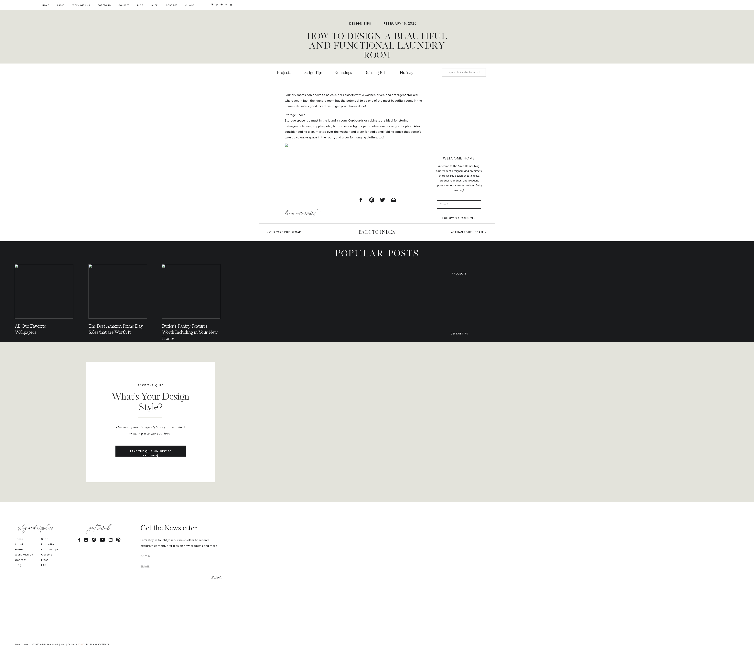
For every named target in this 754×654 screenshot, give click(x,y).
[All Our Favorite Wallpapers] (44, 291)
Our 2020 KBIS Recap (285, 232)
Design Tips (360, 23)
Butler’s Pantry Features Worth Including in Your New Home (190, 332)
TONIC (81, 644)
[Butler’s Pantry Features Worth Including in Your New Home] (191, 291)
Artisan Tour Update (467, 232)
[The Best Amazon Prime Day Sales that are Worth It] (118, 291)
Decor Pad (302, 588)
